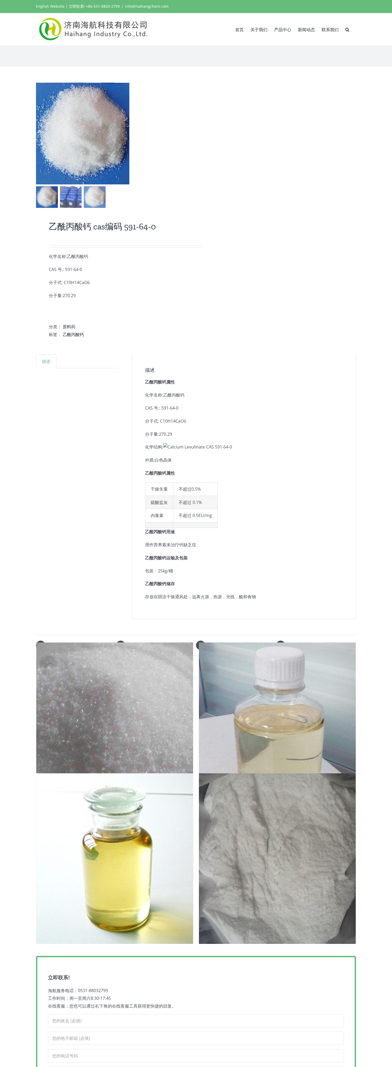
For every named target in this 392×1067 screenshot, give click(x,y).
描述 (46, 361)
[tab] (46, 361)
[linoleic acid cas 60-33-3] (114, 859)
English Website (50, 6)
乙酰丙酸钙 (73, 334)
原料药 (69, 327)
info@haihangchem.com (147, 6)
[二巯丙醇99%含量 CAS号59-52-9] (277, 728)
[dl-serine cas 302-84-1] (114, 728)
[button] (347, 29)
